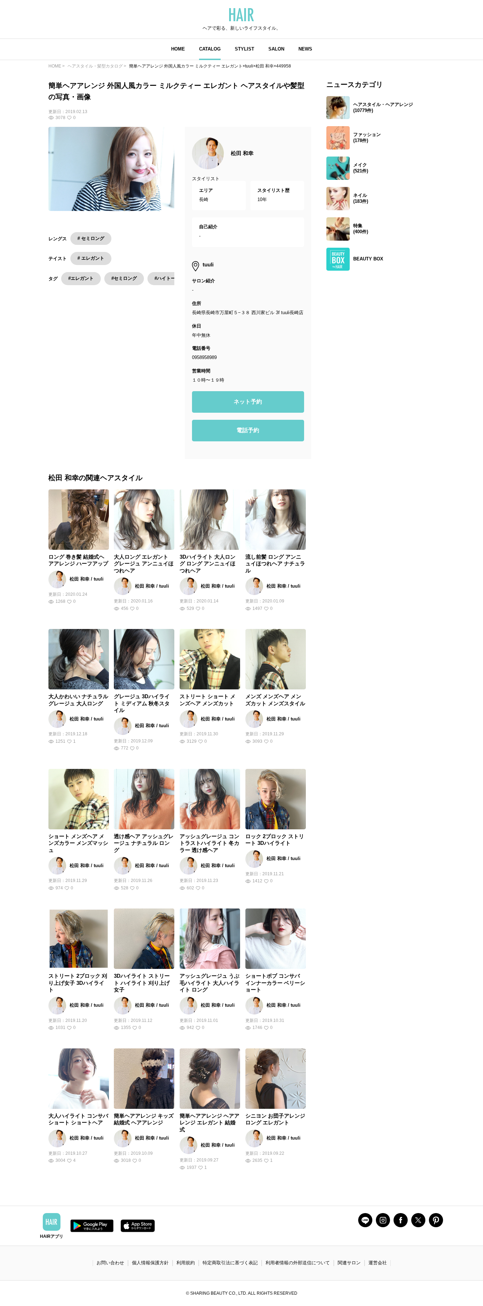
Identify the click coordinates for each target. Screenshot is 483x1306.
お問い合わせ (110, 1262)
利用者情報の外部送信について (298, 1262)
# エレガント (90, 258)
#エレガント (81, 278)
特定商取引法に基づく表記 (230, 1262)
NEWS (305, 49)
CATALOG (210, 49)
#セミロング (124, 278)
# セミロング (90, 238)
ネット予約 (248, 402)
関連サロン (349, 1262)
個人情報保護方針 (150, 1262)
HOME (178, 49)
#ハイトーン (167, 278)
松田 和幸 (242, 153)
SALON (276, 49)
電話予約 (248, 430)
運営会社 (377, 1262)
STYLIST (244, 49)
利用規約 (185, 1262)
